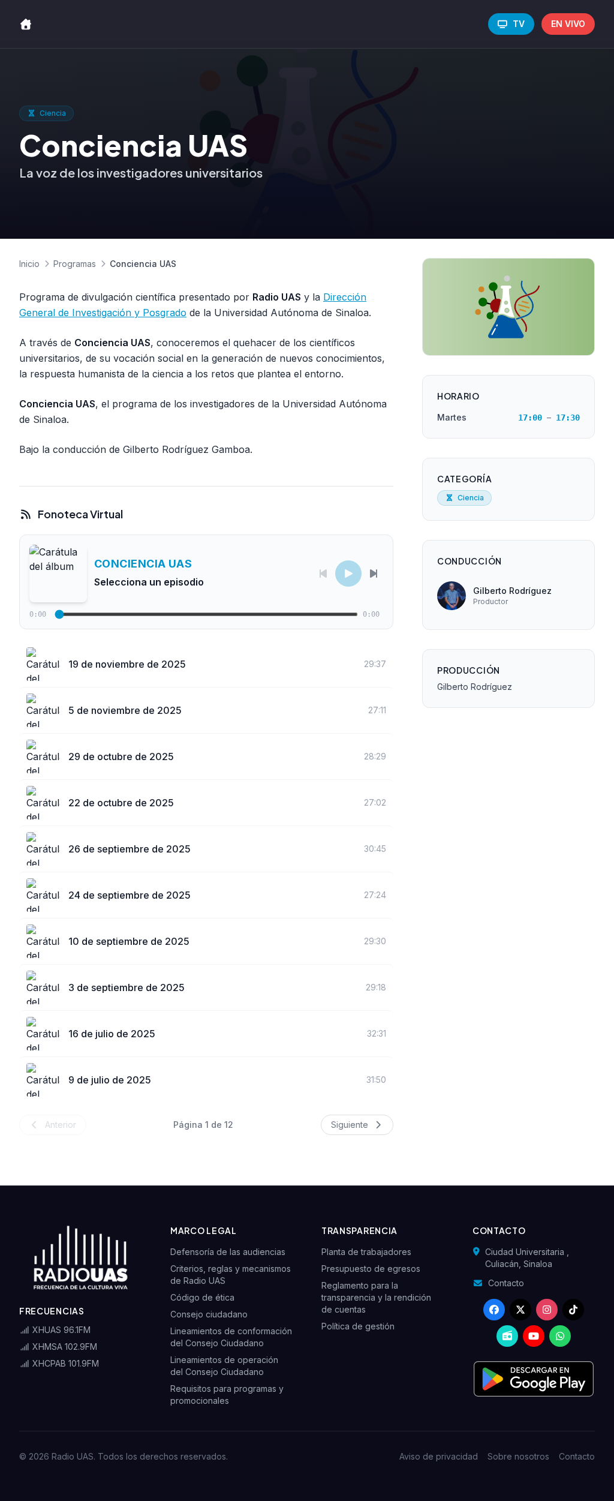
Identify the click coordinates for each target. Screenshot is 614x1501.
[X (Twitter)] (520, 1309)
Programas (74, 264)
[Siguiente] (373, 573)
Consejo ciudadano (209, 1314)
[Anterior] (323, 573)
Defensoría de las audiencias (227, 1252)
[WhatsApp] (560, 1336)
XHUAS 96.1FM (60, 1330)
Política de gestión (358, 1326)
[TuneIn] (507, 1336)
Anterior (59, 1124)
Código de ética (202, 1297)
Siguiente (351, 1124)
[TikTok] (573, 1309)
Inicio (29, 264)
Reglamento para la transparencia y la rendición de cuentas (376, 1297)
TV (519, 24)
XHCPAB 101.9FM (64, 1363)
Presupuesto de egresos (370, 1268)
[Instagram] (547, 1309)
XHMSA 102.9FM (63, 1346)
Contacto (506, 1283)
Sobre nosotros (518, 1456)
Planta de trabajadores (366, 1252)
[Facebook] (494, 1309)
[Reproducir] (348, 573)
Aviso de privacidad (438, 1456)
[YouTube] (533, 1336)
